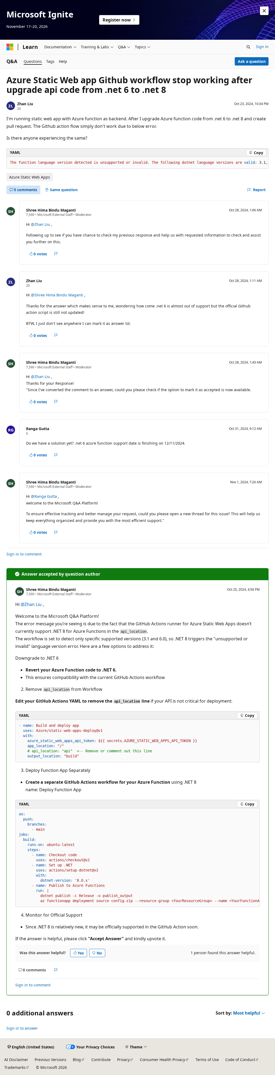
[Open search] (248, 47)
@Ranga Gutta (44, 496)
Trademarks (15, 1067)
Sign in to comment (24, 554)
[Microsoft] (9, 46)
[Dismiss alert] (264, 10)
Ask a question (252, 61)
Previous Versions (50, 1059)
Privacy (123, 1059)
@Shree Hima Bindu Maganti (57, 294)
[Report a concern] (56, 253)
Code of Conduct (240, 1059)
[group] (137, 163)
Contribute (101, 1059)
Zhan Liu (25, 103)
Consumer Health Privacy (162, 1059)
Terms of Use (207, 1059)
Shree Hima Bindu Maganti (51, 210)
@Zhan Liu (41, 224)
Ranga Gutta (37, 428)
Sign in (262, 46)
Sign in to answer (22, 1028)
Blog (77, 1059)
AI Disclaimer (16, 1059)
